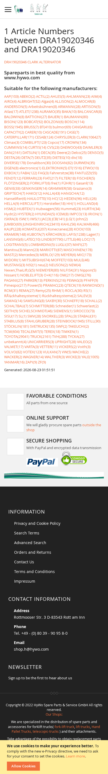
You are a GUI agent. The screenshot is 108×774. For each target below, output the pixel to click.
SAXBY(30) (53, 300)
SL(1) (23, 316)
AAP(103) (11, 96)
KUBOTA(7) (36, 234)
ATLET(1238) (29, 111)
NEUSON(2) (58, 264)
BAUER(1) (55, 116)
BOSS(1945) (13, 126)
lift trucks (83, 726)
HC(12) (57, 198)
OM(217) (67, 275)
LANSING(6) (14, 239)
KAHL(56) (68, 224)
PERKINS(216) (54, 280)
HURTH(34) (91, 208)
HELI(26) (90, 198)
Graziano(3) (82, 188)
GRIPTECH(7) (14, 193)
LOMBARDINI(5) (42, 244)
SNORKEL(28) (53, 316)
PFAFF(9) (91, 280)
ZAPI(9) (31, 362)
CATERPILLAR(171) (19, 137)
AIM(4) (96, 96)
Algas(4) (47, 101)
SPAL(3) (71, 316)
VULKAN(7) (52, 351)
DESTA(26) (12, 157)
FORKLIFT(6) (40, 183)
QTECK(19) (72, 285)
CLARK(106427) (88, 137)
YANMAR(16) (14, 362)
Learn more (75, 756)
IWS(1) (35, 218)
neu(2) (43, 264)
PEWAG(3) (75, 280)
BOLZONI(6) (54, 121)
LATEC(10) (32, 239)
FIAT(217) (50, 178)
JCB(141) (58, 218)
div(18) (76, 157)
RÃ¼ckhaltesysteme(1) (22, 295)
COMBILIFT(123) (33, 142)
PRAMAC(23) (53, 285)
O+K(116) (51, 275)
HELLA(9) (11, 203)
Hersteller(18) (54, 203)
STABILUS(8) (14, 321)
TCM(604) (12, 331)
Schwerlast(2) (88, 305)
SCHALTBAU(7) (16, 305)
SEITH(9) (11, 310)
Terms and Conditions (34, 571)
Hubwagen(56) (48, 208)
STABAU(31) (87, 316)
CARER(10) (33, 132)
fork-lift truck (64, 726)
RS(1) (87, 290)
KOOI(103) (82, 229)
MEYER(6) (68, 254)
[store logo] (32, 9)
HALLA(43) (51, 193)
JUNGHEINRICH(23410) (41, 224)
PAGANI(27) (13, 280)
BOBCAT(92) (33, 121)
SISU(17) (11, 316)
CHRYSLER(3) (65, 137)
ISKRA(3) (11, 218)
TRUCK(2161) (40, 336)
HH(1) (71, 203)
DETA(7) (27, 157)
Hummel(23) (71, 208)
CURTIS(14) (37, 147)
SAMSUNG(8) (34, 300)
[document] (54, 757)
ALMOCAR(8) (85, 101)
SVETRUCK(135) (42, 326)
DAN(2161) (13, 152)
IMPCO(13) (78, 213)
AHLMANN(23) (78, 96)
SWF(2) (61, 326)
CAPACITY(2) (14, 132)
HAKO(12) (34, 193)
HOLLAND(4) (87, 203)
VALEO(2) (84, 341)
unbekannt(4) (15, 341)
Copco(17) (56, 142)
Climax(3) (11, 142)
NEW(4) (75, 264)
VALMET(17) (14, 346)
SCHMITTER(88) (42, 305)
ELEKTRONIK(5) (54, 167)
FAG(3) (43, 172)
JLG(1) (70, 218)
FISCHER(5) (86, 178)
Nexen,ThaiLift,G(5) (19, 270)
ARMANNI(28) (69, 106)
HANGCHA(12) (72, 193)
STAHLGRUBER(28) (40, 321)
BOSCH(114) (74, 121)
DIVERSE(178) (15, 162)
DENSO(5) (96, 152)
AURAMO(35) (50, 111)
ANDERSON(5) (15, 106)
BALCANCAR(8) (90, 111)
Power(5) (34, 285)
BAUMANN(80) (76, 116)
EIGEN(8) (11, 167)
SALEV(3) (84, 295)
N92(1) (31, 264)
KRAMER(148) (15, 234)
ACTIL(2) (43, 96)
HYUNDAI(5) (45, 213)
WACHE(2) (80, 351)
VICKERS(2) (68, 346)
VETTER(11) (49, 346)
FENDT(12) (12, 178)
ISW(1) (24, 218)
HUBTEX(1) (26, 208)
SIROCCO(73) (84, 310)
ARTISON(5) (91, 106)
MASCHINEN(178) (77, 249)
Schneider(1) (65, 305)
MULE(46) (81, 259)
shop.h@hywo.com (31, 649)
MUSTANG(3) (14, 264)
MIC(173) (84, 254)
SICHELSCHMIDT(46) (36, 310)
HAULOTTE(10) (39, 198)
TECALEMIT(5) (31, 331)
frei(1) (56, 183)
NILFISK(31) (69, 270)
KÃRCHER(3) (56, 234)
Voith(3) (84, 346)
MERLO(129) (50, 254)
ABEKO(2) (27, 96)
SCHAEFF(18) (73, 300)
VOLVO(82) (13, 351)
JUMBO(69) (13, 224)
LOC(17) (88, 239)
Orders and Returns (32, 552)
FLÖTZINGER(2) (16, 183)
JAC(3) (46, 218)
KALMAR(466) (88, 224)
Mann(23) (31, 249)
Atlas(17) (11, 111)
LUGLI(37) (64, 244)
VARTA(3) (31, 346)
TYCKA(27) (76, 336)
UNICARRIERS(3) (40, 341)
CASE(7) (73, 132)
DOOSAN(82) (62, 162)
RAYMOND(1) (93, 285)
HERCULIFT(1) (31, 203)
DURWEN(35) (84, 162)
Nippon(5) (88, 270)
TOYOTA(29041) (16, 336)
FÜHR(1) (68, 183)
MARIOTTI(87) (51, 249)
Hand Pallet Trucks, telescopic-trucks (56, 729)
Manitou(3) (13, 249)
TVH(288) (59, 336)
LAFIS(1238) (76, 234)
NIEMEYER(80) (47, 270)
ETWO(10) (91, 167)
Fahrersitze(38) (62, 172)
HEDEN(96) (73, 198)
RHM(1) (58, 290)
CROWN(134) (75, 142)
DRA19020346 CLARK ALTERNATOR (32, 61)
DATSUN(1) (31, 152)
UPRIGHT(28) (65, 341)
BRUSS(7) (31, 126)
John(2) (82, 218)
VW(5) (66, 351)
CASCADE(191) (54, 132)
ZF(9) (42, 362)
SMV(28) (34, 316)
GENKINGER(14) (34, 188)
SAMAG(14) (13, 300)
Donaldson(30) (39, 162)
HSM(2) (10, 208)
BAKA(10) (69, 111)
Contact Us (24, 561)
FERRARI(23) (32, 178)
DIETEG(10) (61, 157)
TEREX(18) (52, 331)
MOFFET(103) (62, 259)
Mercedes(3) (29, 254)
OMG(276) (82, 275)
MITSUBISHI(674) (36, 259)
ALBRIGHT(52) (28, 101)
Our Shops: (54, 714)
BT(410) (46, 126)
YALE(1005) (90, 356)
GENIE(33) (12, 188)
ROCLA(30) (74, 290)
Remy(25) (43, 290)
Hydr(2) (10, 213)
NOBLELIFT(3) (31, 275)
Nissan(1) (11, 275)
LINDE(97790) (52, 239)
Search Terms (26, 533)
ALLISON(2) (64, 101)
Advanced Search (30, 542)
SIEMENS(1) (63, 310)
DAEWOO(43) (71, 147)
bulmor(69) (62, 126)
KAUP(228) (12, 229)
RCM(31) (11, 290)
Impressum (24, 581)
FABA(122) (28, 172)
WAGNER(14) (33, 356)
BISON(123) (13, 121)
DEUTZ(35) (43, 157)
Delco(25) (79, 152)
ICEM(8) (62, 213)
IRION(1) (95, 213)
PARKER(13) (33, 280)
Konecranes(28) (60, 229)
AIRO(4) (10, 101)
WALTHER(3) (55, 356)
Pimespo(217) (15, 285)
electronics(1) (30, 167)
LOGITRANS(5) (16, 244)
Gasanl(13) (84, 183)
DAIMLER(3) (92, 147)
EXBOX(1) (12, 172)
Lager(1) (93, 234)
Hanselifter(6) (15, 198)
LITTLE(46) (72, 239)
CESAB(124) (44, 137)
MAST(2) (11, 254)
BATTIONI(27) (36, 116)
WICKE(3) (73, 356)
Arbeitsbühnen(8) (42, 106)
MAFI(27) (80, 244)
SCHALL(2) (93, 300)
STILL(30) (93, 321)
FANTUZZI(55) (86, 172)
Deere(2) (64, 152)
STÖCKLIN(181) (16, 326)
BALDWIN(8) (14, 116)
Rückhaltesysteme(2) (59, 295)
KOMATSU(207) (34, 229)
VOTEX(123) (32, 351)
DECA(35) (48, 152)
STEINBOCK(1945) (70, 321)
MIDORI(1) (12, 259)
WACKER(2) (13, 356)
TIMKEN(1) (70, 331)
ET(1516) (75, 167)
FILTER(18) (67, 178)
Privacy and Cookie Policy (37, 523)
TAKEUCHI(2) (78, 326)
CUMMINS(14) (15, 147)
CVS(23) (53, 147)
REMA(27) (27, 290)
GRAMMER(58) (60, 188)
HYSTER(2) (25, 213)
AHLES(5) (57, 96)
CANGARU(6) (82, 126)
